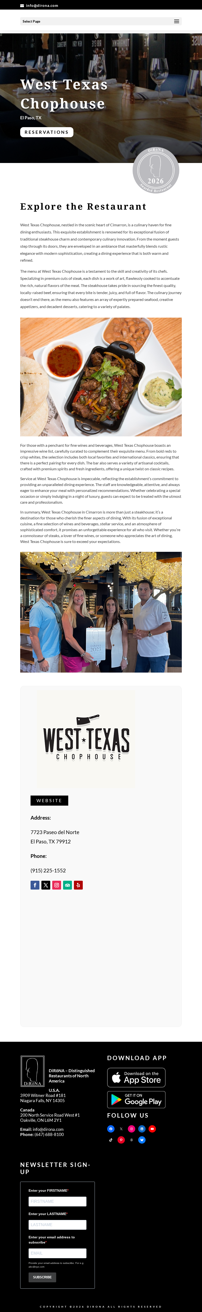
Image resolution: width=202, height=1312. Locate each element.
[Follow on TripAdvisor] (67, 885)
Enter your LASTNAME (47, 1214)
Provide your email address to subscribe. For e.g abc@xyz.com (56, 1265)
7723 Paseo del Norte (55, 832)
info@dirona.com (42, 1129)
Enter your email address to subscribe (52, 1239)
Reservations (47, 132)
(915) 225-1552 (48, 870)
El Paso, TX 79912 (51, 841)
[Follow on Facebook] (35, 885)
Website (49, 800)
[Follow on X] (45, 885)
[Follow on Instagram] (56, 885)
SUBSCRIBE (42, 1277)
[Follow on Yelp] (78, 885)
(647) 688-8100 (42, 1134)
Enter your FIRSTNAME (48, 1190)
